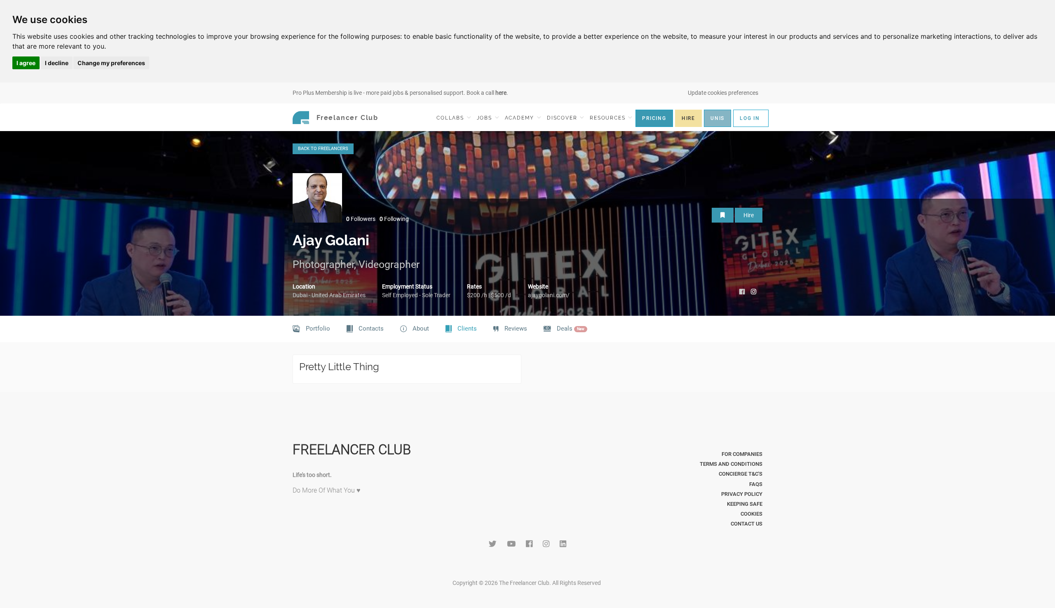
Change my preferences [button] (111, 62)
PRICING (654, 118)
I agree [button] (25, 62)
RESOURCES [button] (608, 118)
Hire (748, 215)
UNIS (717, 118)
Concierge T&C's (740, 474)
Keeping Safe (744, 504)
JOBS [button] (485, 118)
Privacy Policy (741, 494)
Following (394, 219)
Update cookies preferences (723, 92)
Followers (360, 219)
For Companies (742, 454)
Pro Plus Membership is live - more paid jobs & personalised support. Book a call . (400, 92)
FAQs (755, 484)
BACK (323, 148)
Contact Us (746, 524)
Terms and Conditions (731, 464)
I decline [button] (56, 62)
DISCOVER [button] (563, 118)
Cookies (751, 514)
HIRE (688, 118)
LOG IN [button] (750, 118)
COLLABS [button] (451, 118)
